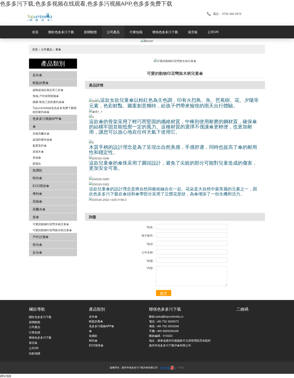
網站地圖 (5, 376)
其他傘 (37, 157)
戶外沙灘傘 (41, 236)
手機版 (180, 367)
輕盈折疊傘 (41, 82)
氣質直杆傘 (40, 145)
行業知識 (136, 32)
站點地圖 (34, 353)
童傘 (58, 49)
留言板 (193, 32)
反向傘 (37, 75)
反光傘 (37, 252)
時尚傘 (37, 178)
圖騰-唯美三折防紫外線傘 (48, 102)
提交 (163, 293)
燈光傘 (37, 244)
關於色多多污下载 (61, 32)
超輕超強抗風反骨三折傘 (48, 90)
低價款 (37, 170)
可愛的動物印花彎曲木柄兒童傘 (52, 230)
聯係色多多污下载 (165, 32)
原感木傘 (38, 151)
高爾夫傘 (39, 209)
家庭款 (37, 163)
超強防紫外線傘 (42, 139)
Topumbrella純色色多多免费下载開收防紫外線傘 (54, 110)
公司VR (213, 32)
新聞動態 (90, 32)
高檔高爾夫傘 (41, 133)
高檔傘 (37, 201)
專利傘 (37, 193)
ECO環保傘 (41, 185)
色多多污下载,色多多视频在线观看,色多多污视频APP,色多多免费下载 (86, 4)
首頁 (35, 32)
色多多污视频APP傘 (47, 118)
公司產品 (113, 32)
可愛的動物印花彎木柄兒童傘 (51, 224)
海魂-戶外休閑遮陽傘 (46, 96)
